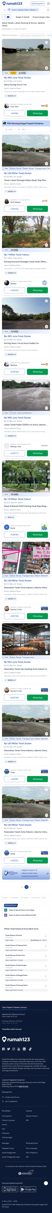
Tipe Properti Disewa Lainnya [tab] (14, 1007)
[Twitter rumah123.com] (8, 1049)
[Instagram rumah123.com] (13, 1049)
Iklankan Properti (32, 1116)
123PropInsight (7, 1137)
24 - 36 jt (21, 129)
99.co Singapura (32, 1153)
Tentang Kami (7, 1116)
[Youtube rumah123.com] (18, 1049)
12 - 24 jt (8, 129)
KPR (27, 1120)
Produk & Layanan (8, 1120)
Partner (4, 1125)
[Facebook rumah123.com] (3, 1049)
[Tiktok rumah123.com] (30, 1049)
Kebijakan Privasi (8, 1148)
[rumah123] (26, 1040)
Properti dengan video (41, 17)
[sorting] (12, 17)
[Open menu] (48, 3)
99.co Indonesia (31, 1148)
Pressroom (5, 1133)
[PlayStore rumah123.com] (28, 1189)
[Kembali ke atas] (46, 1183)
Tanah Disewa (14, 897)
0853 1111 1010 (23, 1086)
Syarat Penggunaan (9, 1153)
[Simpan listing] (46, 42)
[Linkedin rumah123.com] (24, 1049)
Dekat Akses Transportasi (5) (32, 35)
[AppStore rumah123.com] (10, 1189)
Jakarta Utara (35, 897)
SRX (27, 1157)
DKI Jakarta (25, 897)
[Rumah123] (12, 4)
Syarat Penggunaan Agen (11, 1157)
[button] (25, 10)
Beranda (4, 897)
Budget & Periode (22, 17)
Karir (3, 1129)
